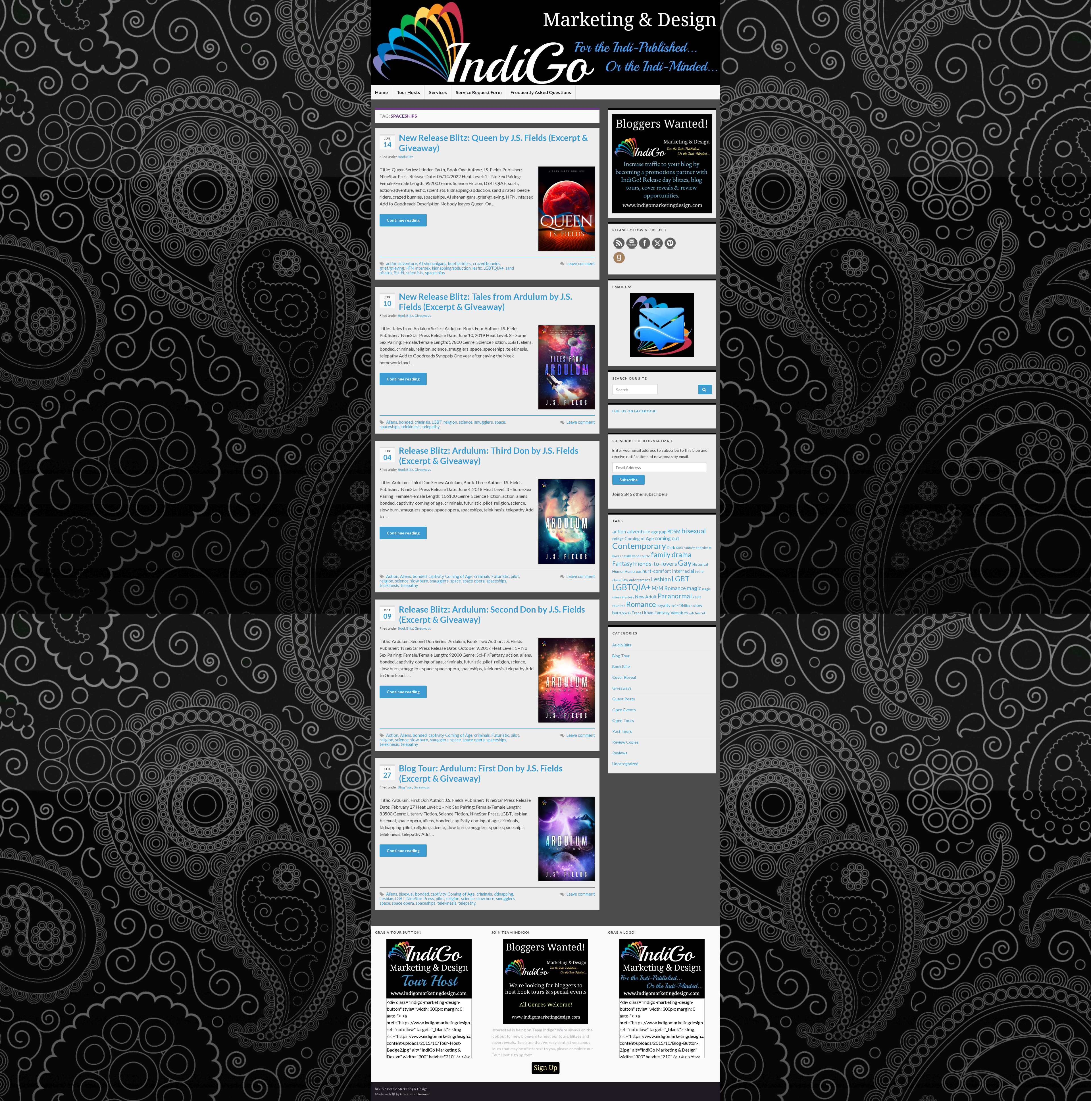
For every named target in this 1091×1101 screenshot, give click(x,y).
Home (381, 92)
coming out (667, 538)
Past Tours (622, 731)
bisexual (406, 894)
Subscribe (628, 479)
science (465, 422)
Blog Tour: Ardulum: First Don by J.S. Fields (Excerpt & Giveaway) (481, 773)
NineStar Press (420, 898)
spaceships (435, 272)
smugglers (483, 422)
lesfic (477, 268)
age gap (659, 531)
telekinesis (410, 426)
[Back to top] (1078, 1088)
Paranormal (675, 596)
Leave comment (581, 263)
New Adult (646, 596)
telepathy (431, 426)
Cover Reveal (624, 677)
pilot (515, 576)
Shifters (686, 605)
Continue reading (403, 220)
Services (438, 92)
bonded (406, 422)
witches (695, 613)
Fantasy (622, 563)
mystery (628, 597)
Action (392, 576)
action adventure (401, 263)
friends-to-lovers (655, 563)
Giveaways (423, 315)
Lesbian (386, 898)
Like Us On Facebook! (634, 411)
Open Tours (623, 720)
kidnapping (503, 894)
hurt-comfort (656, 571)
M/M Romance (668, 588)
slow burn (419, 580)
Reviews (619, 752)
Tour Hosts (408, 92)
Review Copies (625, 742)
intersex (422, 268)
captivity (436, 576)
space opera (474, 580)
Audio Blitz (621, 644)
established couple (636, 556)
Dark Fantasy (685, 548)
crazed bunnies (486, 263)
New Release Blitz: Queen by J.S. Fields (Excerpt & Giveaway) (493, 142)
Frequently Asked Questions (541, 92)
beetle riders (459, 263)
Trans (636, 613)
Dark (671, 547)
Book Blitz (405, 157)
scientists (414, 272)
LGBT (437, 422)
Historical (700, 564)
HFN (410, 268)
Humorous (633, 571)
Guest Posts (623, 698)
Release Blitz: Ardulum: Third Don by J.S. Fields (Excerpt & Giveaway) (488, 455)
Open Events (624, 709)
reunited (618, 605)
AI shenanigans (432, 263)
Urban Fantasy (656, 612)
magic (694, 588)
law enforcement (636, 580)
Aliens (391, 422)
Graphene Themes (414, 1094)
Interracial (683, 571)
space (500, 422)
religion (450, 422)
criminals (422, 422)
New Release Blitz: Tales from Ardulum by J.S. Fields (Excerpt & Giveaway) (485, 301)
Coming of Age (458, 576)
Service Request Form (479, 92)
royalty (664, 605)
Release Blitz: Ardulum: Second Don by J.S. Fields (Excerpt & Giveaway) (492, 614)
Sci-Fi (399, 272)
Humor (618, 571)
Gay (685, 562)
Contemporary (639, 546)
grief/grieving (392, 268)
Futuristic (500, 576)
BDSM (673, 531)
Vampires (679, 612)
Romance (641, 604)
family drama (671, 554)
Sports (626, 613)
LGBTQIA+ (494, 268)
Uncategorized (625, 763)
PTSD (697, 597)
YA (703, 613)
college (618, 539)
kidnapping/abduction (451, 268)
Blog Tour (405, 787)
